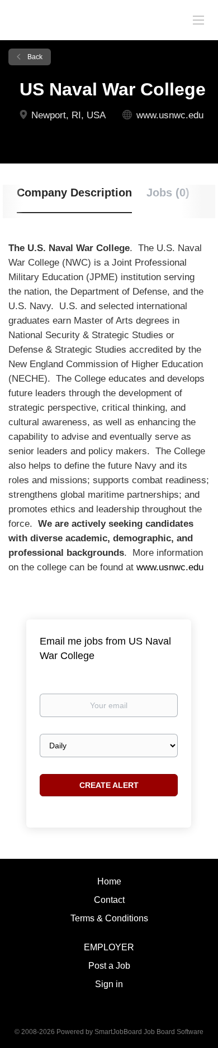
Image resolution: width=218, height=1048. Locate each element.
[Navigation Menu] (198, 19)
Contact (109, 900)
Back (34, 57)
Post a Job (109, 965)
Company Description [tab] (74, 192)
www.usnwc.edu (169, 115)
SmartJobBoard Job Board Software (148, 1032)
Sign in (109, 984)
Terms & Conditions (109, 918)
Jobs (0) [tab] (167, 192)
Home (109, 881)
